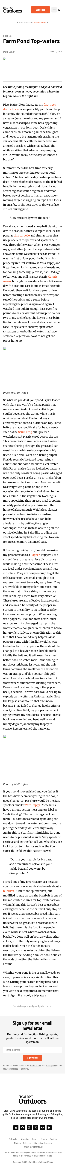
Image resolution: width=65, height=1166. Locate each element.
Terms (34, 1139)
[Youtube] (42, 1127)
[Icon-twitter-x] (35, 1127)
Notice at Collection (22, 1143)
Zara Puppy (32, 805)
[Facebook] (22, 1127)
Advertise (25, 1139)
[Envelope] (15, 1127)
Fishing (7, 35)
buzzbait (8, 891)
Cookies (53, 1139)
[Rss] (49, 1127)
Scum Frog (25, 432)
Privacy (44, 1139)
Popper (35, 555)
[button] (54, 9)
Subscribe (13, 1139)
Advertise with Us (39, 22)
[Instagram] (29, 1127)
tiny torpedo (22, 235)
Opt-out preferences (43, 1143)
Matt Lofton (9, 51)
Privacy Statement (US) (33, 1147)
